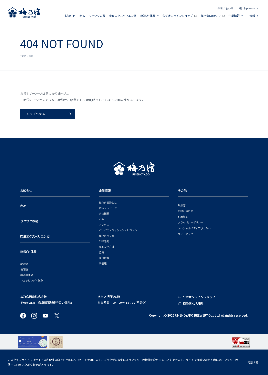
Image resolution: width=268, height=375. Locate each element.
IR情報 (103, 263)
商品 (82, 16)
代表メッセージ (108, 208)
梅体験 (24, 269)
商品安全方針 (106, 247)
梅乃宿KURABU (211, 16)
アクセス (104, 225)
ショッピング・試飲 (31, 280)
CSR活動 (104, 241)
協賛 (101, 252)
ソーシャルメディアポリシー (194, 228)
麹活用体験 (26, 275)
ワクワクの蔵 (97, 16)
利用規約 (183, 217)
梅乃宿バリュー (108, 236)
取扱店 (181, 205)
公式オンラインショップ (177, 16)
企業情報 (105, 190)
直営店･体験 (28, 251)
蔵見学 (24, 264)
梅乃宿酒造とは (108, 202)
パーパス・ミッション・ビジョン (118, 230)
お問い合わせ (225, 8)
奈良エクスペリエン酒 (122, 16)
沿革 (101, 219)
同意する (252, 362)
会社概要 (104, 213)
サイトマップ (185, 234)
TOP (23, 56)
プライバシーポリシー (190, 222)
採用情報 (104, 258)
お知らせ (69, 16)
